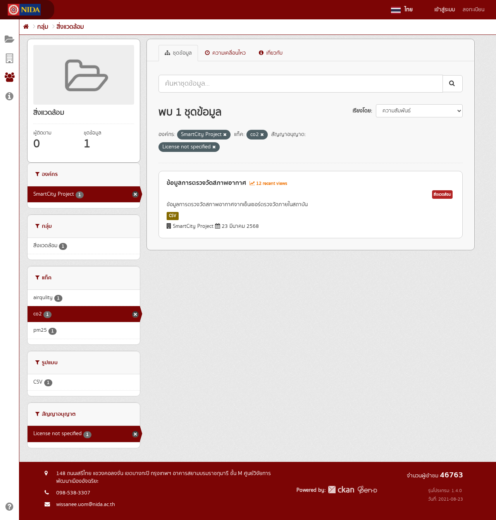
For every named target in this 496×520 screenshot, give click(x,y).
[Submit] (453, 83)
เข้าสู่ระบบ (444, 10)
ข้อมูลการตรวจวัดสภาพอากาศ (206, 183)
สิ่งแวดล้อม (70, 26)
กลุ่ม (42, 26)
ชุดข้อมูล (181, 53)
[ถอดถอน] (225, 135)
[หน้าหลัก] (26, 26)
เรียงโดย (362, 111)
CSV (172, 216)
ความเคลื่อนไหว (228, 53)
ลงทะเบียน (473, 10)
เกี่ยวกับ (273, 53)
